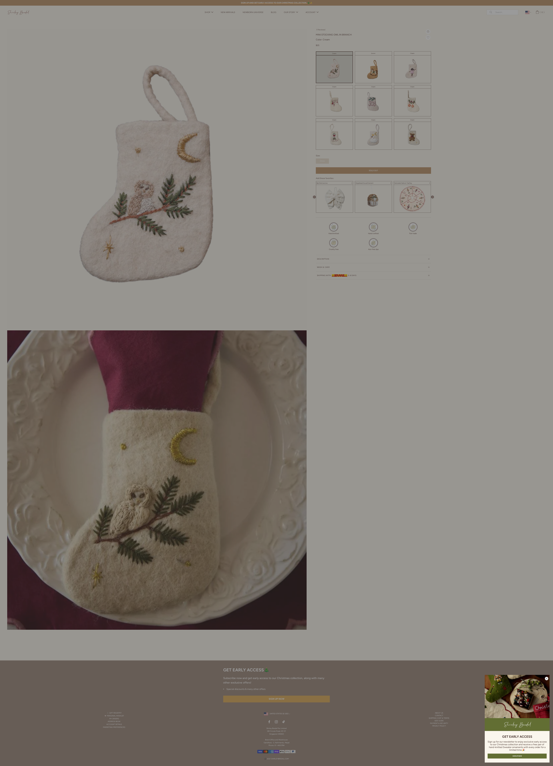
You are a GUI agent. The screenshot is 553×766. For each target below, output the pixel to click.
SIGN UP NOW (517, 756)
